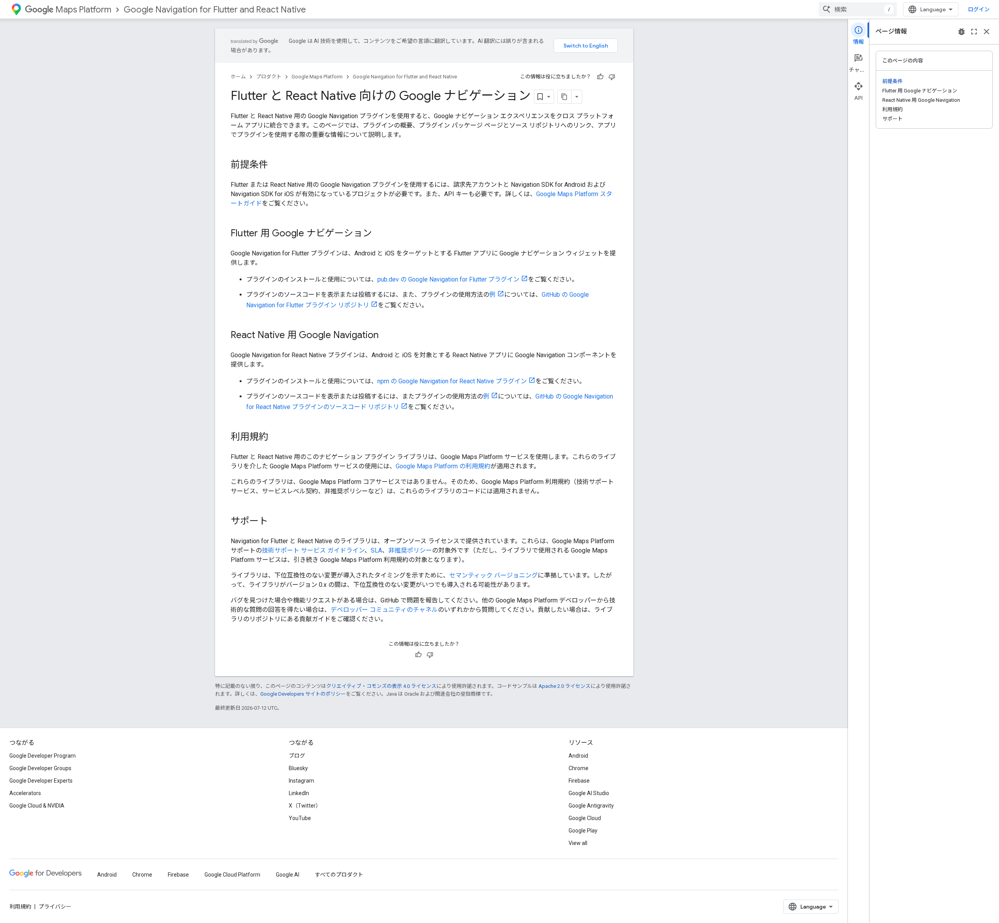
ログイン (979, 9)
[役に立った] (600, 77)
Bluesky (298, 768)
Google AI (287, 875)
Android (578, 756)
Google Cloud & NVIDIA (36, 806)
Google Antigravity (591, 806)
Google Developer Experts (41, 781)
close (986, 31)
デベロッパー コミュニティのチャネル (384, 609)
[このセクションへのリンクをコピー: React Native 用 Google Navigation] (386, 335)
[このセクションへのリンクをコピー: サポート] (276, 521)
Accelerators (25, 793)
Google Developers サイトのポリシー (303, 694)
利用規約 (20, 907)
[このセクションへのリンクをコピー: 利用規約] (276, 437)
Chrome (578, 768)
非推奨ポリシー (410, 550)
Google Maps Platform (317, 77)
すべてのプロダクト (339, 875)
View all (578, 843)
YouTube (300, 818)
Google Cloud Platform (232, 875)
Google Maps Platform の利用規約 (443, 466)
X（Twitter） (305, 806)
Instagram (301, 781)
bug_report (961, 31)
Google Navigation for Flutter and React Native (215, 9)
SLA (376, 550)
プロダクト (268, 77)
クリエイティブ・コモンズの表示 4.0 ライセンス (381, 686)
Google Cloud (585, 818)
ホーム (238, 77)
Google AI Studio (589, 793)
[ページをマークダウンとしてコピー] (565, 96)
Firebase (579, 781)
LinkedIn (299, 793)
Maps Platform (83, 9)
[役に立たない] (612, 77)
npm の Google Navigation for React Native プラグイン (452, 381)
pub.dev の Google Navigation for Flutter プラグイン (448, 279)
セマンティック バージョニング (493, 575)
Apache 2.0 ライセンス (564, 686)
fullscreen (974, 31)
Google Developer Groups (40, 768)
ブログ (297, 756)
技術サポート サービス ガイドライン (313, 550)
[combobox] (858, 9)
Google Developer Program (42, 756)
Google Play (583, 830)
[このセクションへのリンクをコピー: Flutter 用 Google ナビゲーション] (380, 234)
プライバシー (55, 907)
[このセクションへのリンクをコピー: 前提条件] (276, 165)
